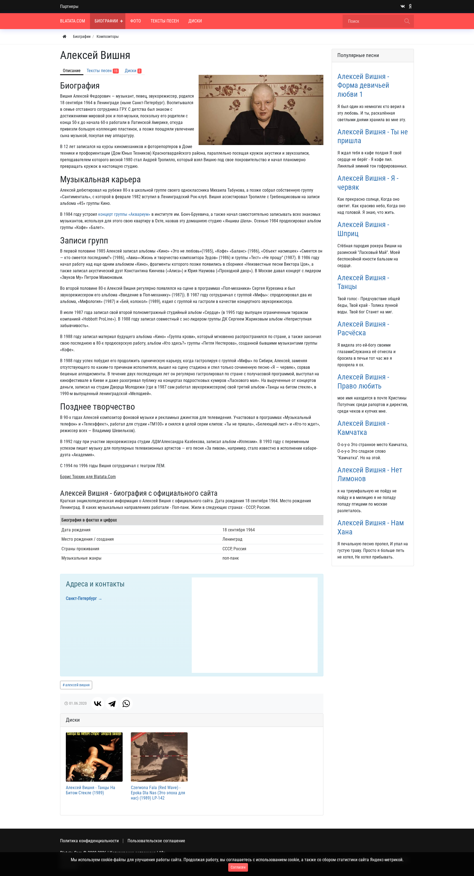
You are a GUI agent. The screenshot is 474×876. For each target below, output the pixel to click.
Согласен (238, 867)
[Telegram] (112, 703)
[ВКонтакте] (97, 703)
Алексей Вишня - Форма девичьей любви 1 (363, 85)
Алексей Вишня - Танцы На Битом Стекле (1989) (90, 790)
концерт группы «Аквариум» (124, 214)
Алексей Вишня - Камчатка (363, 428)
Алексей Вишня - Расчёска (363, 329)
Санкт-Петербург (81, 598)
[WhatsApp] (126, 703)
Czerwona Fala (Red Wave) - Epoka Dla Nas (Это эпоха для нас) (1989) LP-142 (158, 793)
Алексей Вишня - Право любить (363, 381)
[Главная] (64, 36)
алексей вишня (77, 685)
